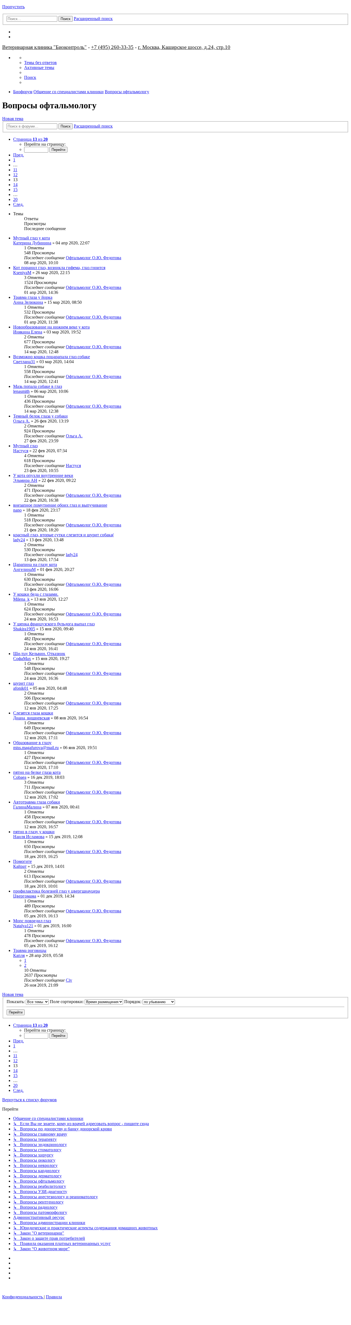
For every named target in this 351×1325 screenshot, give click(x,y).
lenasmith (21, 391)
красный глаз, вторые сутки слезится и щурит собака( (63, 534)
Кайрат (20, 866)
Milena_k (21, 599)
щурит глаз (23, 683)
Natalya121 (23, 925)
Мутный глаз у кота (31, 238)
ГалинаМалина (27, 807)
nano (17, 510)
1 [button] (14, 160)
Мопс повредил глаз (32, 920)
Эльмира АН (25, 480)
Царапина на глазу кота (35, 564)
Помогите (22, 861)
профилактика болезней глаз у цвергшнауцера (56, 891)
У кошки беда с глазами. (35, 594)
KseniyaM (22, 272)
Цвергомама (24, 896)
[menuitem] (40, 62)
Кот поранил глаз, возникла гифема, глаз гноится (59, 267)
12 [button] (15, 174)
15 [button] (15, 189)
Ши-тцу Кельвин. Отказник (39, 653)
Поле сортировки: (67, 1001)
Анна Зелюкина (28, 302)
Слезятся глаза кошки (33, 713)
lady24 (19, 539)
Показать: (16, 1001)
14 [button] (15, 184)
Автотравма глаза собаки (36, 802)
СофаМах (22, 658)
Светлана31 (24, 361)
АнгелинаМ (24, 569)
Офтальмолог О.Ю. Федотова (93, 257)
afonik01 (21, 688)
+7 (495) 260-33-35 (112, 47)
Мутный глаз (25, 445)
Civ (69, 980)
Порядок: (133, 1001)
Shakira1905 (24, 628)
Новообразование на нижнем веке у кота (51, 327)
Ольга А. (21, 421)
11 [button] (15, 169)
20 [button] (15, 199)
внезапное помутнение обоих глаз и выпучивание (60, 505)
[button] (30, 139)
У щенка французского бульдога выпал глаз (54, 624)
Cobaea (19, 777)
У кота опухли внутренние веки (43, 475)
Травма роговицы (29, 950)
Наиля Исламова (28, 836)
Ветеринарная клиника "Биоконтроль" (44, 47)
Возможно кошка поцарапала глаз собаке (51, 356)
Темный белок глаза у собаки (40, 416)
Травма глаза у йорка (32, 297)
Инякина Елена (27, 332)
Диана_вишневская (31, 718)
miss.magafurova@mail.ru (36, 747)
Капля (19, 955)
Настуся (20, 450)
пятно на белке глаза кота (37, 772)
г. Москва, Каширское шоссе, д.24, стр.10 (184, 47)
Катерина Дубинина (32, 243)
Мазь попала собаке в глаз (37, 386)
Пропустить (13, 6)
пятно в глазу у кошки (34, 831)
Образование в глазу (32, 742)
